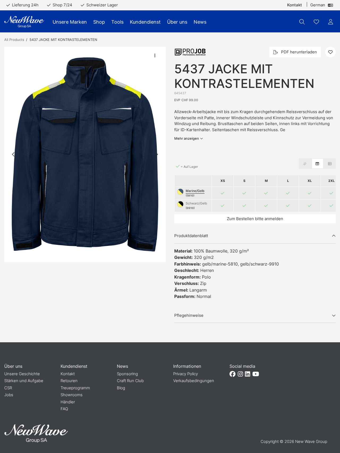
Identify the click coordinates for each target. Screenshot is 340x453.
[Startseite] (24, 22)
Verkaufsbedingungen (193, 380)
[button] (85, 154)
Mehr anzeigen (186, 138)
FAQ (64, 408)
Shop (99, 22)
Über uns (177, 22)
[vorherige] (13, 154)
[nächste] (156, 154)
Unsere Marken (70, 22)
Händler (68, 401)
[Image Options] (154, 55)
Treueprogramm (75, 387)
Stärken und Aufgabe (23, 380)
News (200, 22)
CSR (8, 387)
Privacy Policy (185, 373)
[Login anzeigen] (331, 22)
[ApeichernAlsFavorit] (316, 22)
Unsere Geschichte (22, 373)
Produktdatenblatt (191, 235)
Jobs (8, 394)
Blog (121, 387)
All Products (14, 39)
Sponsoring (127, 373)
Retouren (69, 380)
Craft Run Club (130, 380)
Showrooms (72, 394)
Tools (117, 22)
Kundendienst (145, 22)
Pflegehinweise (188, 315)
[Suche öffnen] (302, 22)
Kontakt (294, 4)
